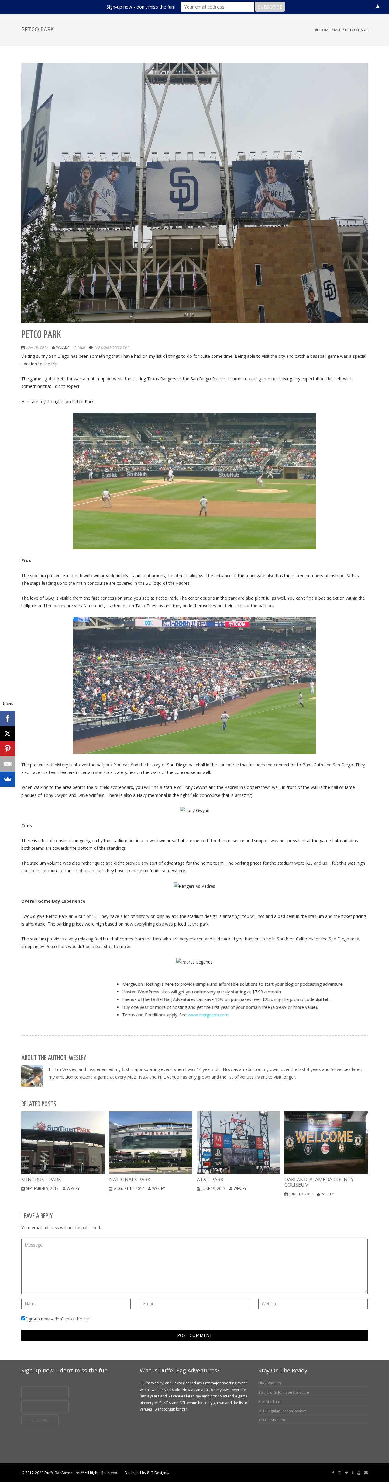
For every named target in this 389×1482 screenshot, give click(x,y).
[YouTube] (358, 1473)
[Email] (366, 1473)
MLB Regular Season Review (282, 1411)
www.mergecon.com (157, 1015)
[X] (7, 733)
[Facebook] (333, 1473)
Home (325, 30)
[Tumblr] (353, 1473)
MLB (338, 30)
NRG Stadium (269, 1383)
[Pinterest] (7, 748)
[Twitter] (346, 1473)
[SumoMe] (7, 779)
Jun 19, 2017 (37, 347)
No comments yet (111, 347)
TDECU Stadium (271, 1420)
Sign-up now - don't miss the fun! (141, 7)
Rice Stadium (269, 1401)
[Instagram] (339, 1473)
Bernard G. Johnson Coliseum (283, 1392)
